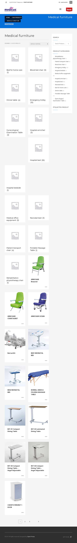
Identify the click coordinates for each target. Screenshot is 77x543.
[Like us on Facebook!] (70, 536)
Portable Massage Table (62, 93)
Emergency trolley (60, 67)
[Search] (68, 44)
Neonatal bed (59, 84)
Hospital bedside (60, 70)
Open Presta (31, 536)
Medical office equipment (62, 73)
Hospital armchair (60, 78)
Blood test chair (60, 64)
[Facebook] (6, 2)
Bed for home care (60, 87)
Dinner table (58, 90)
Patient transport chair (62, 61)
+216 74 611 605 (27, 2)
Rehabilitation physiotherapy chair (59, 57)
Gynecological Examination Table (58, 100)
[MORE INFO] (46, 287)
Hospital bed (59, 81)
